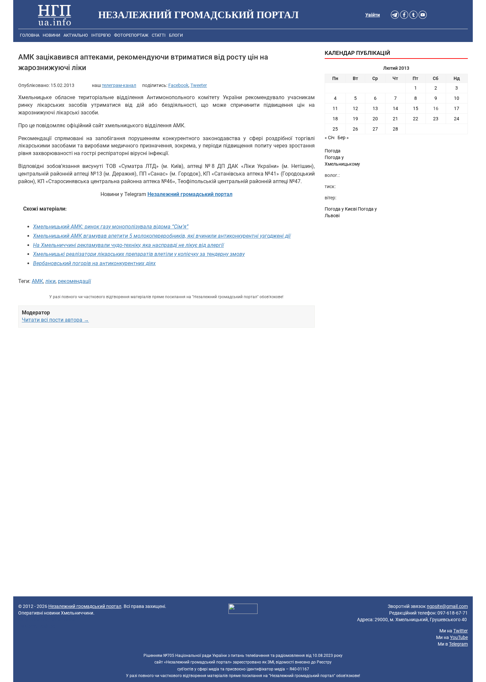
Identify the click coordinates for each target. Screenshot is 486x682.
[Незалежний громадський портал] (54, 15)
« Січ (330, 137)
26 (355, 129)
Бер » (343, 137)
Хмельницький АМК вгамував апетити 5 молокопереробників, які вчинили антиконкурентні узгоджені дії (162, 236)
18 (335, 118)
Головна (29, 35)
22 (415, 118)
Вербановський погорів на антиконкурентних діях (94, 263)
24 (456, 118)
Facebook (178, 85)
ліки (50, 281)
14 (395, 108)
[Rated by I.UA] (243, 609)
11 (335, 108)
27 (375, 129)
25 (335, 129)
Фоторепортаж (131, 35)
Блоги (176, 35)
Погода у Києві (341, 209)
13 (375, 108)
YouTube (459, 637)
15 (415, 108)
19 (355, 118)
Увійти (372, 15)
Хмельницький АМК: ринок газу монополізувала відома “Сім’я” (110, 226)
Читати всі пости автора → (55, 320)
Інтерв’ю (101, 35)
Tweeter (198, 85)
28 (395, 129)
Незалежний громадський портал (84, 606)
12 (355, 108)
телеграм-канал (119, 85)
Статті (159, 35)
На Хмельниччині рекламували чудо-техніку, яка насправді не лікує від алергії (128, 245)
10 (456, 98)
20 (375, 118)
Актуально (75, 35)
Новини (51, 35)
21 (395, 118)
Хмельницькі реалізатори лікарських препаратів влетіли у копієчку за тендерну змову (139, 254)
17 (456, 108)
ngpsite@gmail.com (447, 606)
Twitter (460, 630)
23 (435, 118)
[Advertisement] (166, 402)
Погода (333, 150)
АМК (37, 281)
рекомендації (74, 281)
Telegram (458, 644)
